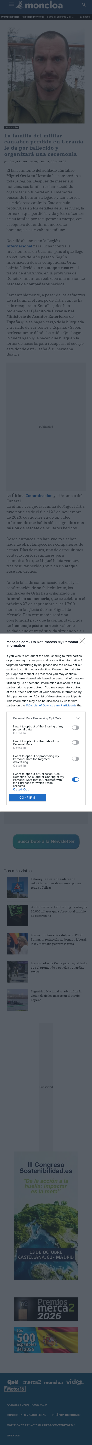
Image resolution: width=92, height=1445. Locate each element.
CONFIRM (27, 797)
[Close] (84, 642)
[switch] (75, 728)
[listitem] (46, 718)
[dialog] (46, 722)
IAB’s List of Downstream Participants (51, 705)
